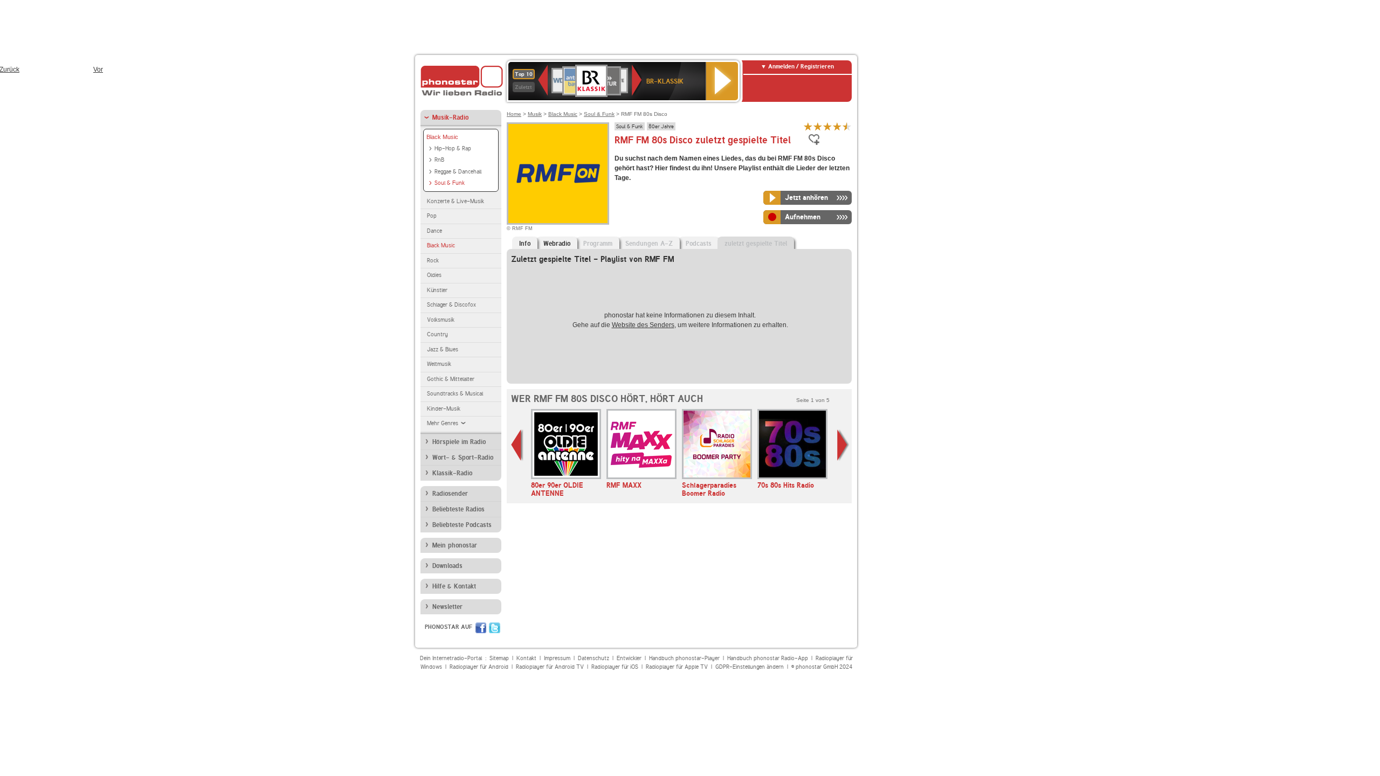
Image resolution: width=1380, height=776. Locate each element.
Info (524, 243)
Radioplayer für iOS (614, 666)
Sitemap (499, 658)
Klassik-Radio (452, 473)
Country (437, 334)
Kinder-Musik (443, 408)
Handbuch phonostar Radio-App (767, 658)
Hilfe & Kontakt (454, 586)
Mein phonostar (454, 545)
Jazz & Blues (442, 349)
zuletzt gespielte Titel (755, 243)
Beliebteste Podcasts (462, 525)
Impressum (557, 658)
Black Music (442, 137)
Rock (433, 260)
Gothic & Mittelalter (450, 379)
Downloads (447, 566)
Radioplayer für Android (479, 666)
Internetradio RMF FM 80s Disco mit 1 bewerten (808, 126)
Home (514, 114)
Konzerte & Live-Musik (455, 201)
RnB (439, 159)
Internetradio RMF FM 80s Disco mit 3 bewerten (827, 126)
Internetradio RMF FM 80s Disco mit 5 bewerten (847, 126)
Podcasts (699, 243)
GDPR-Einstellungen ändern (749, 666)
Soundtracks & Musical (455, 393)
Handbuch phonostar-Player (684, 658)
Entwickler (629, 658)
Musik (535, 114)
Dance (434, 230)
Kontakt (526, 658)
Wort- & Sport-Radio (462, 457)
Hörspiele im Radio (459, 442)
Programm (597, 243)
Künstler (437, 290)
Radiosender (450, 493)
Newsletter (447, 607)
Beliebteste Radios (458, 509)
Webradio (556, 243)
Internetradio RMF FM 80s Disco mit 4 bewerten (837, 126)
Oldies (434, 275)
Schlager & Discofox (451, 304)
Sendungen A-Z (649, 243)
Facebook (480, 627)
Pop (432, 215)
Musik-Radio (450, 117)
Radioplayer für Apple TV (677, 666)
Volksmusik (440, 319)
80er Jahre (661, 126)
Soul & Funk (449, 182)
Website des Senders (643, 325)
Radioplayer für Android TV (550, 666)
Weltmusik (439, 364)
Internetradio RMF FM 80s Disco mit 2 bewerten (818, 126)
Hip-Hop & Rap (452, 148)
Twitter (494, 627)
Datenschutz (593, 658)
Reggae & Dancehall (457, 171)
